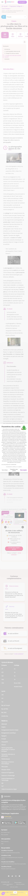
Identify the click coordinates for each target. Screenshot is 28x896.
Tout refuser (5, 470)
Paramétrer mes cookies (14, 470)
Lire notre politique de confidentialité (8, 464)
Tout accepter (23, 470)
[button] (3, 893)
